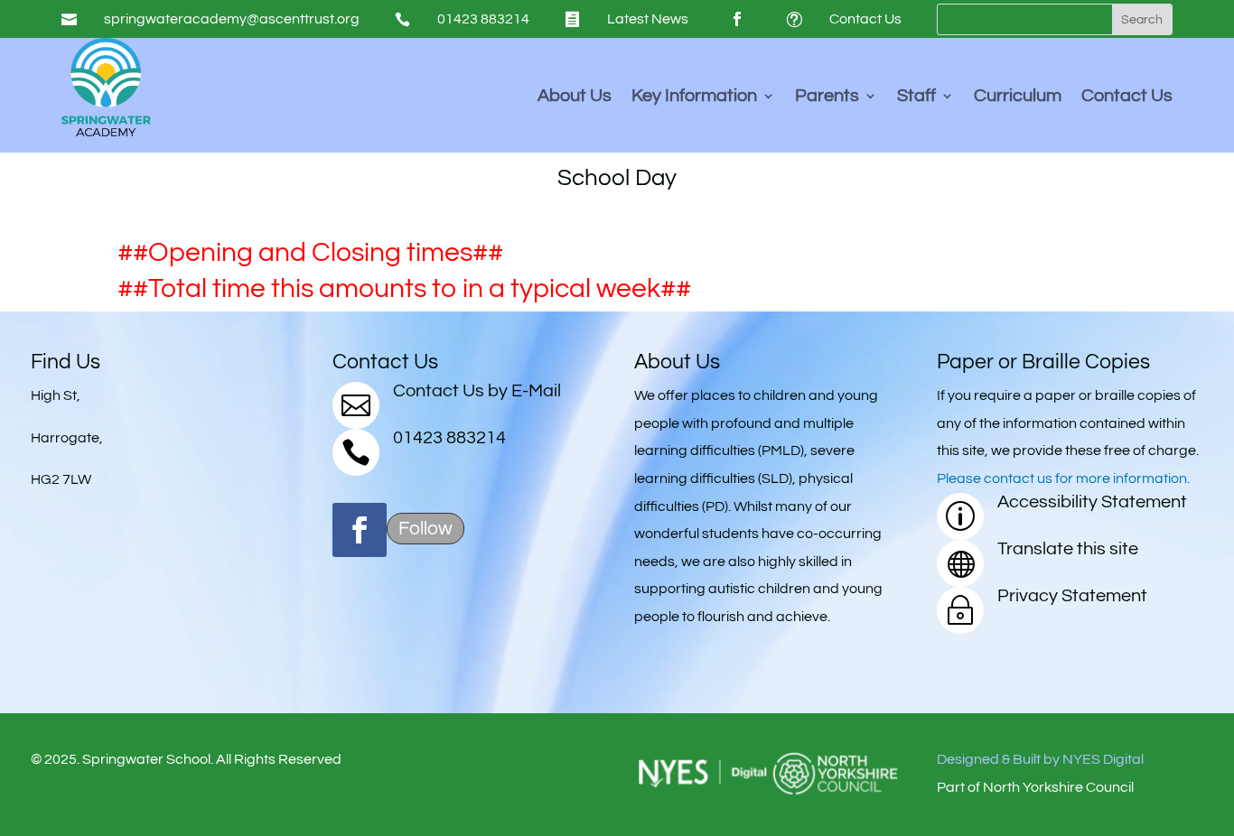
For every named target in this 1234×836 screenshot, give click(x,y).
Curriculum (1017, 97)
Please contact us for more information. (1063, 478)
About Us (575, 97)
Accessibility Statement (1092, 502)
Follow (425, 528)
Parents (827, 97)
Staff (916, 97)
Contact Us (865, 19)
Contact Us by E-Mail (477, 391)
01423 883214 (483, 19)
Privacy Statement (1072, 596)
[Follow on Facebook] (737, 19)
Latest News (647, 19)
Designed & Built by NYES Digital (1040, 759)
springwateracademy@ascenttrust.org (232, 19)
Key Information (694, 97)
